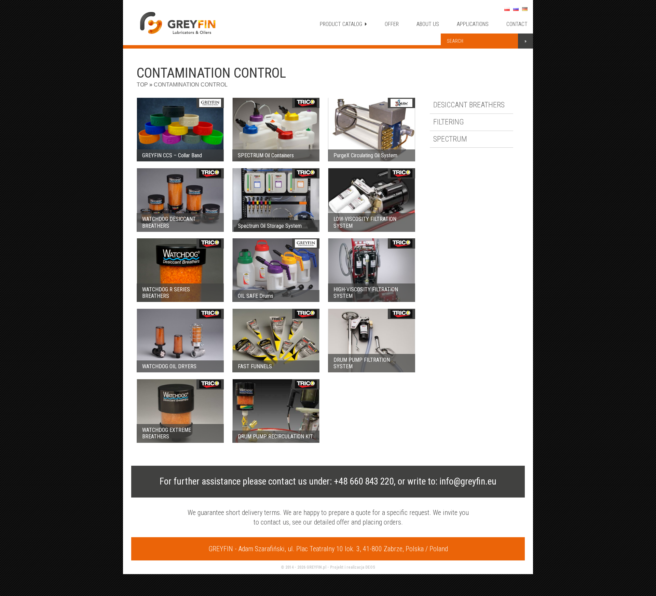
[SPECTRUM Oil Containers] (275, 129)
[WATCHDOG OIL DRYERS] (180, 340)
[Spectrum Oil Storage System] (275, 200)
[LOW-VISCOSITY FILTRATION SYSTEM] (371, 200)
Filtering (448, 122)
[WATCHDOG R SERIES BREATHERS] (180, 270)
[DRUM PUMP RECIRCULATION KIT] (275, 411)
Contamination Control (191, 85)
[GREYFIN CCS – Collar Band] (180, 129)
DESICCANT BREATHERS (469, 105)
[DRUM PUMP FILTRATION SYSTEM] (371, 340)
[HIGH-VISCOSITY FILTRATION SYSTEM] (371, 270)
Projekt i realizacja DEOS (352, 567)
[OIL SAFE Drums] (275, 270)
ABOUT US (427, 24)
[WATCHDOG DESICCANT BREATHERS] (180, 200)
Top (142, 85)
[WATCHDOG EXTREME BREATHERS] (180, 411)
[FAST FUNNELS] (275, 340)
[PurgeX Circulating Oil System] (371, 129)
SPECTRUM (450, 139)
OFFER (392, 24)
